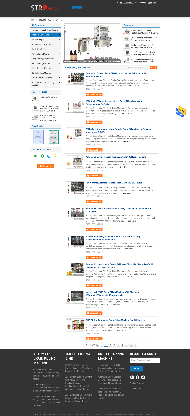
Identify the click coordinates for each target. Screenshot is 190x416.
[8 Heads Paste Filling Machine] (35, 99)
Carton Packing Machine (42, 78)
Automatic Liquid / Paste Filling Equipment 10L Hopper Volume (116, 157)
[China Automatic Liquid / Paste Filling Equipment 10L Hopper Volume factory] (75, 162)
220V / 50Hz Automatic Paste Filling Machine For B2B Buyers (115, 320)
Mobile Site (136, 389)
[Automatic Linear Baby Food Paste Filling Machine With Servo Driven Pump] (126, 31)
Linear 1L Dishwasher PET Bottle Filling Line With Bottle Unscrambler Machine (78, 368)
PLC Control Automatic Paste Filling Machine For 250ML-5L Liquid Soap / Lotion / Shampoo (48, 118)
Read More (134, 86)
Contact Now (95, 94)
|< (97, 345)
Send (136, 368)
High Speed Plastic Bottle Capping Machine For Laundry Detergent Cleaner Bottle (111, 368)
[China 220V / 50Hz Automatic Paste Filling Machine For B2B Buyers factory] (75, 325)
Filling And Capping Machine (43, 59)
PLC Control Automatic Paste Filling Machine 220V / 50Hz (114, 183)
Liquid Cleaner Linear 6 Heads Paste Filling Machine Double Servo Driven (143, 53)
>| (135, 345)
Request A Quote (114, 8)
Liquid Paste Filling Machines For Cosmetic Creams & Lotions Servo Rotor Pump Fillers (144, 39)
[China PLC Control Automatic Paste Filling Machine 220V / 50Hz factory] (75, 187)
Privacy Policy (39, 414)
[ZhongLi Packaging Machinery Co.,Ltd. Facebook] (137, 377)
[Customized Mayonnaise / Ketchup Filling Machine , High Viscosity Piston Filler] (126, 46)
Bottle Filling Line (38, 40)
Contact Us (100, 8)
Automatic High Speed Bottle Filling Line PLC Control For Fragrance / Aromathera (78, 398)
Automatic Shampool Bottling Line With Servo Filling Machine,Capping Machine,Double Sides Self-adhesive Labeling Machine (78, 383)
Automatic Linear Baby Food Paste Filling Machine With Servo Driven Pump (144, 32)
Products (77, 8)
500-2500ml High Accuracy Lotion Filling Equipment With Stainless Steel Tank (92, 61)
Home (67, 8)
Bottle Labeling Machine (42, 49)
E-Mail (133, 383)
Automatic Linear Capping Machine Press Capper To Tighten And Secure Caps (109, 380)
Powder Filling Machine (41, 54)
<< (101, 345)
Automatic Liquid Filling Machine (45, 30)
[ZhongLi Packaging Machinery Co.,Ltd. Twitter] (143, 377)
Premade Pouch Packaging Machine (43, 84)
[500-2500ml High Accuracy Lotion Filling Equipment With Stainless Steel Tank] (126, 60)
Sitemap (140, 383)
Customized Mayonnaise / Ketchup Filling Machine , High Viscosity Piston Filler (143, 46)
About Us (88, 8)
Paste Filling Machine (40, 35)
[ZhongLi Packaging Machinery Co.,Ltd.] (44, 7)
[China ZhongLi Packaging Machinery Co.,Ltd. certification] (38, 137)
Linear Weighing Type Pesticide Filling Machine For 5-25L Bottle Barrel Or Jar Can (46, 387)
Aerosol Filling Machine (41, 63)
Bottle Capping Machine (41, 44)
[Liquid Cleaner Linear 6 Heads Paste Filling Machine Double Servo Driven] (126, 53)
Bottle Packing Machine (41, 73)
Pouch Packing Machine (41, 68)
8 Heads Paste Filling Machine (48, 97)
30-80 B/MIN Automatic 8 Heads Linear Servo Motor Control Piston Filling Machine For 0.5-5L (49, 108)
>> (131, 345)
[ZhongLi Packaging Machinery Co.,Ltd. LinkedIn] (132, 377)
